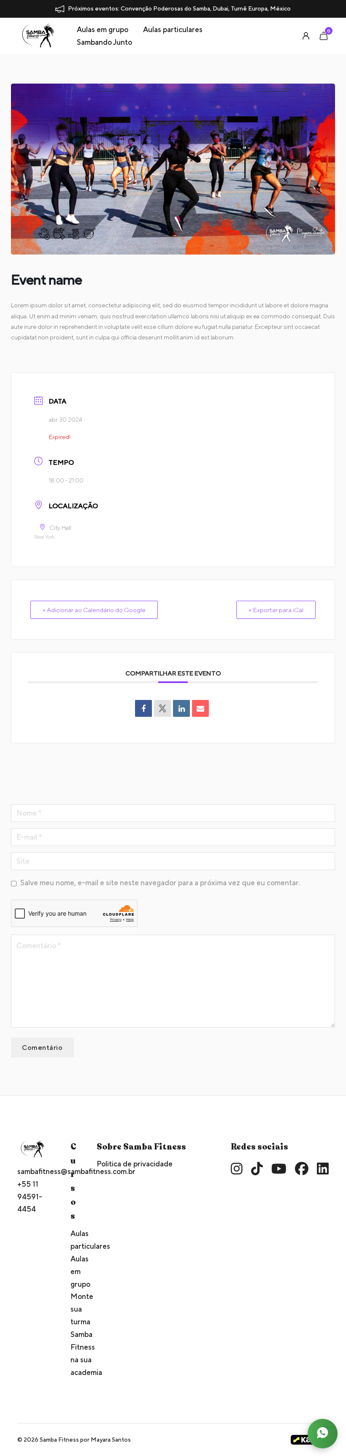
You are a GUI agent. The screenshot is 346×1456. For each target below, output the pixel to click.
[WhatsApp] (322, 1433)
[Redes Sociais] (162, 708)
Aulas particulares (173, 29)
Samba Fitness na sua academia (72, 1353)
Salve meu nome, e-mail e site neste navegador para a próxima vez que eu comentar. (160, 882)
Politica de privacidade (135, 1163)
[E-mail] (200, 708)
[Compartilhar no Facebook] (143, 708)
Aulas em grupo (102, 29)
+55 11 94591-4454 (29, 1196)
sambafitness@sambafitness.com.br (32, 1171)
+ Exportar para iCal (276, 609)
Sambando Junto (104, 42)
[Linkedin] (181, 708)
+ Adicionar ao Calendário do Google (94, 609)
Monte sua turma (72, 1309)
